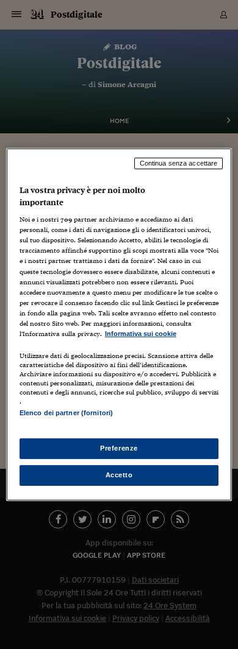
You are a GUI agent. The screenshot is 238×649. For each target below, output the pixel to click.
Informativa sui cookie (140, 333)
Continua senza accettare (179, 163)
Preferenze (119, 448)
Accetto (119, 475)
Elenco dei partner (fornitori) (66, 412)
